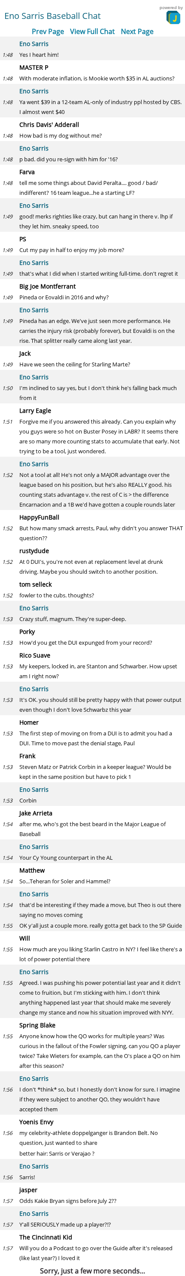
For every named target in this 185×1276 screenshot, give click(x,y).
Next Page (137, 31)
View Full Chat (92, 31)
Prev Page (48, 31)
